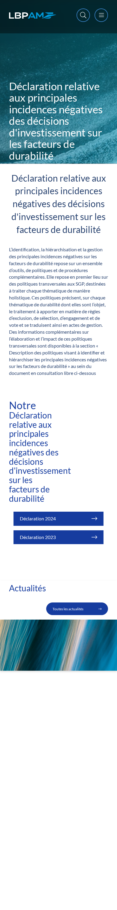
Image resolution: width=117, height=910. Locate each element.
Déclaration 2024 (38, 518)
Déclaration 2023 (38, 537)
